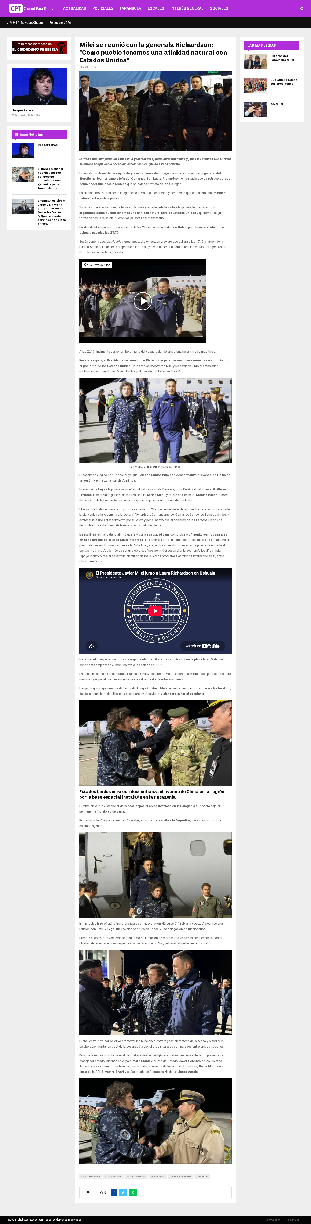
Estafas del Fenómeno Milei (282, 58)
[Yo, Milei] (255, 109)
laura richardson (180, 1176)
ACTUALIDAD (74, 8)
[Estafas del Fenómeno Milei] (255, 61)
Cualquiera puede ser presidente (283, 82)
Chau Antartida (90, 1176)
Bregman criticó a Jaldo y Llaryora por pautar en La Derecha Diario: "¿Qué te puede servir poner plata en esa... (52, 212)
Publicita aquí (292, 1219)
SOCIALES (219, 8)
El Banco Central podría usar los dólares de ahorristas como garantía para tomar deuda (50, 178)
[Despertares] (39, 86)
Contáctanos (273, 1219)
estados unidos (136, 1176)
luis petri (202, 1176)
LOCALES (156, 8)
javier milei (157, 1176)
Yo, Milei (276, 104)
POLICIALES (103, 8)
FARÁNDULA (130, 8)
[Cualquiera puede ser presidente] (255, 85)
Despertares (22, 110)
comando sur (113, 1176)
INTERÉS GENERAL (187, 8)
